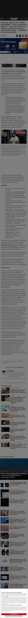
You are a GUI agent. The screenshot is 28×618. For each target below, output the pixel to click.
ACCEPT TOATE (14, 614)
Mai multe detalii (6, 596)
